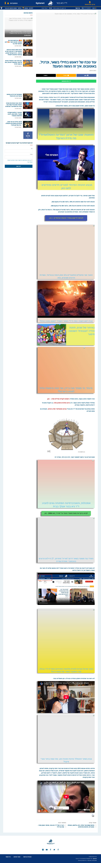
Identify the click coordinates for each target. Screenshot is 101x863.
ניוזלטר (19, 8)
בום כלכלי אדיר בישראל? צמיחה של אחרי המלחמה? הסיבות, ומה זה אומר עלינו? (13, 62)
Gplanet (95, 858)
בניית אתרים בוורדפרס (82, 860)
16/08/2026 (18, 98)
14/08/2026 (18, 108)
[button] (66, 218)
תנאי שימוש (17, 857)
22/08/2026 (18, 46)
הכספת (25, 8)
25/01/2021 (92, 70)
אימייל (31, 154)
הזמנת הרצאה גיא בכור (11, 8)
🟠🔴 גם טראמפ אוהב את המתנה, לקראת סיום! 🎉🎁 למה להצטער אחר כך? (13, 42)
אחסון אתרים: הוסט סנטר (92, 860)
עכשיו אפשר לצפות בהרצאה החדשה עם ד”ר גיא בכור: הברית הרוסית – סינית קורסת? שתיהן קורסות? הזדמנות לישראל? (13, 52)
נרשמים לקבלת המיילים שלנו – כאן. (58, 399)
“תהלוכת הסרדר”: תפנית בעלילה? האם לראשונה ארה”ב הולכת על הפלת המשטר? (20, 32)
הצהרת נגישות (27, 857)
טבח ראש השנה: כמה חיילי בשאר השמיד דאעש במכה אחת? (66, 321)
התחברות (14, 3)
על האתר (8, 857)
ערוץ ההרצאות (90, 3)
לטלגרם (31, 8)
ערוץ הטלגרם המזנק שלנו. (61, 403)
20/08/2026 (18, 57)
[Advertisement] (18, 80)
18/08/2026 (18, 66)
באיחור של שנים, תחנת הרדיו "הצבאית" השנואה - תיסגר (81, 331)
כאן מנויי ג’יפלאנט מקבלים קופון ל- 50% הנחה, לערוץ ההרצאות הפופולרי (15, 114)
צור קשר (77, 8)
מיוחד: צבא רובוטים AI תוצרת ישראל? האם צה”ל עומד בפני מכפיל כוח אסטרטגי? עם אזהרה (13, 104)
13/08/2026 (18, 118)
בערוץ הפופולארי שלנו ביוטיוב (57, 409)
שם (32, 148)
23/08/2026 (27, 35)
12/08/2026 (18, 127)
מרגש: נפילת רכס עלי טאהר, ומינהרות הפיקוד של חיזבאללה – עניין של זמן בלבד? (14, 123)
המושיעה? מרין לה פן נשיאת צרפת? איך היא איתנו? (14, 95)
